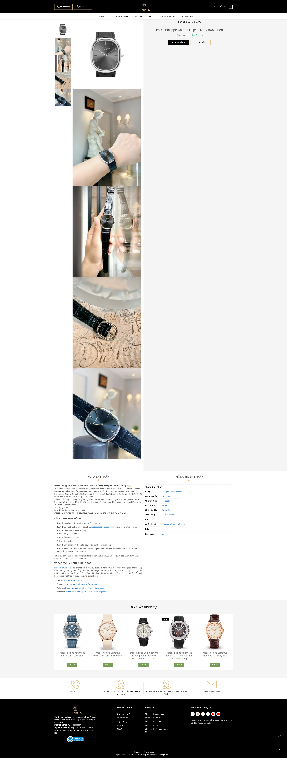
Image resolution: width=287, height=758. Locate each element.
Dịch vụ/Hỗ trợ (123, 714)
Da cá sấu (166, 510)
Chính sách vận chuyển (155, 717)
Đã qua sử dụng (169, 514)
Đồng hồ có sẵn (143, 16)
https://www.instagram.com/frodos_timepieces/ (86, 592)
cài (163, 534)
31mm (164, 505)
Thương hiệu (122, 16)
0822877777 (84, 6)
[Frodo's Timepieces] (143, 6)
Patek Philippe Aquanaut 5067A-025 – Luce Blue (72, 654)
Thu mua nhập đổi (166, 16)
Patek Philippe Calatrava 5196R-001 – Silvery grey (214, 654)
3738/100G (166, 496)
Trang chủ (104, 16)
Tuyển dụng (188, 16)
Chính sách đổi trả (153, 725)
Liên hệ (120, 725)
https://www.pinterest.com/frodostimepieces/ (84, 588)
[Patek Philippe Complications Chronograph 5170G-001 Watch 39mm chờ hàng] (143, 632)
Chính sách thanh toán (154, 714)
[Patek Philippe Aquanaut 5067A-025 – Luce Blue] (72, 632)
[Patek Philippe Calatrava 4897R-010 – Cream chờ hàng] (107, 632)
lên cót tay (166, 501)
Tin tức (120, 729)
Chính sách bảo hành (154, 721)
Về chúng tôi (122, 717)
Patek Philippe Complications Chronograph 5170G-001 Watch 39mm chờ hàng (143, 655)
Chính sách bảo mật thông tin (156, 730)
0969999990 (65, 6)
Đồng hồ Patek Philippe (172, 491)
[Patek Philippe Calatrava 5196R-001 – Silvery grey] (215, 632)
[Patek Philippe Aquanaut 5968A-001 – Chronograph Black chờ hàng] (179, 632)
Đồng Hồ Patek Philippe (189, 22)
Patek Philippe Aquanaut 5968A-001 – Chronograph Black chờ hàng (179, 655)
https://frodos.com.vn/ (74, 580)
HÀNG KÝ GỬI (180, 42)
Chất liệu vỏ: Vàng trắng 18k (174, 524)
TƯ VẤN (202, 42)
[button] (234, 641)
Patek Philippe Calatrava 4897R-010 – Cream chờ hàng (108, 654)
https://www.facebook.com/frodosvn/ (81, 584)
